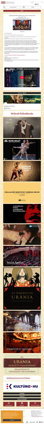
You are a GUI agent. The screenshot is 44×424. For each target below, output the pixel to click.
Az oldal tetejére (35, 405)
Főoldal (22, 405)
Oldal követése (7, 108)
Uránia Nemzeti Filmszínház (9, 106)
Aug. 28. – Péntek (22, 93)
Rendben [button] (12, 420)
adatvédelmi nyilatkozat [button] (7, 417)
